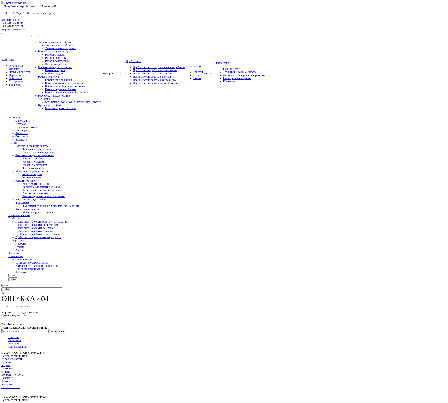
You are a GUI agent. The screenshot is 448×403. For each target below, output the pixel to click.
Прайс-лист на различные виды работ (155, 82)
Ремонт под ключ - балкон (60, 89)
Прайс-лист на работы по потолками (155, 70)
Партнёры (15, 75)
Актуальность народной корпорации (245, 75)
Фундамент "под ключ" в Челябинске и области (73, 101)
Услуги (36, 36)
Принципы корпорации (237, 78)
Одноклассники (17, 346)
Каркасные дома (55, 70)
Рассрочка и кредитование (54, 95)
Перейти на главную (13, 324)
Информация (194, 65)
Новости (198, 71)
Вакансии (15, 84)
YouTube (13, 343)
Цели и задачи (231, 68)
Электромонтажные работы (54, 41)
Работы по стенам (55, 57)
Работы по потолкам (57, 60)
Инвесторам (224, 62)
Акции (197, 78)
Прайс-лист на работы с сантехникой (155, 79)
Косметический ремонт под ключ (65, 86)
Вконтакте (14, 340)
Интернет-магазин (114, 73)
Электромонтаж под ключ (60, 48)
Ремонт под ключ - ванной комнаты (66, 92)
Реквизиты (15, 78)
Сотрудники (16, 81)
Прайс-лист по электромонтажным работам (159, 67)
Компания (8, 59)
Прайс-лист (133, 61)
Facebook (13, 337)
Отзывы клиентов (19, 71)
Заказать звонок (10, 19)
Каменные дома (54, 73)
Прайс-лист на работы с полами (152, 76)
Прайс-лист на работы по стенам (152, 73)
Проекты (6, 362)
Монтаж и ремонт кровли (60, 108)
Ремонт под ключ (48, 76)
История (14, 68)
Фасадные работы (55, 64)
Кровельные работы (50, 105)
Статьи (197, 75)
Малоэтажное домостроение (55, 67)
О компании (16, 65)
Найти (13, 279)
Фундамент (45, 98)
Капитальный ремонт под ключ (64, 82)
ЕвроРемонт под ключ (58, 79)
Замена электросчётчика (59, 45)
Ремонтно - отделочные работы (57, 51)
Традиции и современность (239, 71)
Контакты (209, 73)
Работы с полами (55, 54)
